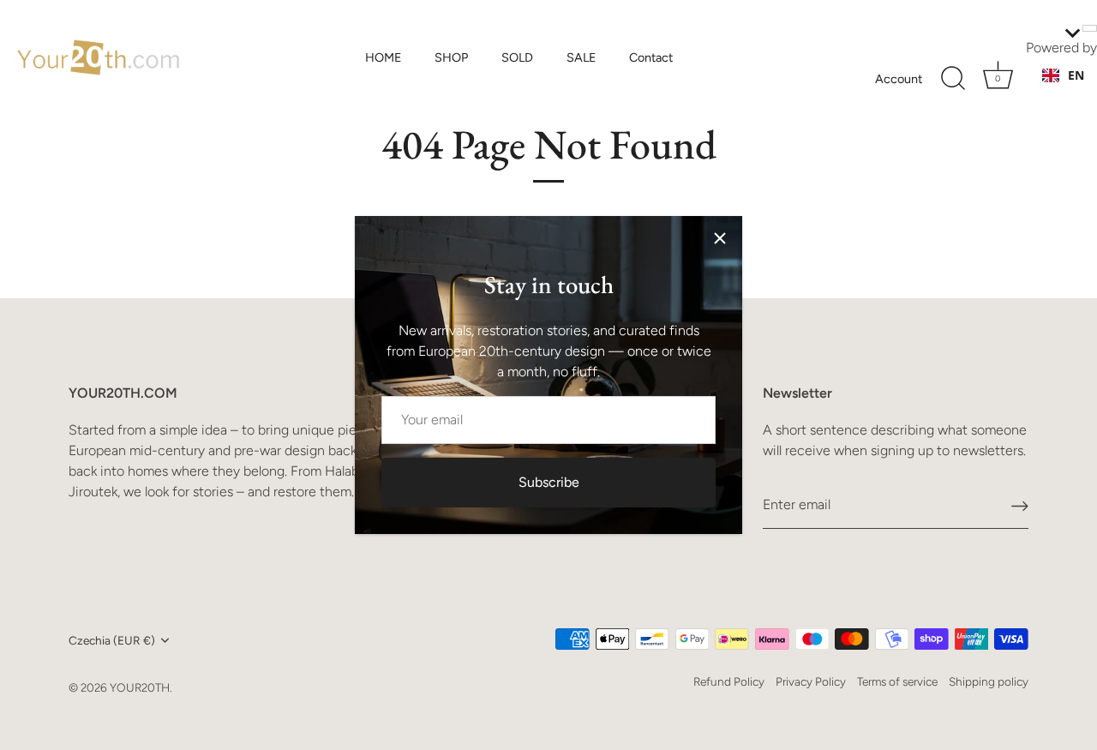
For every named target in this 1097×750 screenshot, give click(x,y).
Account (898, 79)
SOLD (517, 57)
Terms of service (897, 681)
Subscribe (549, 482)
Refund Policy (728, 681)
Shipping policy (988, 681)
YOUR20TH (140, 687)
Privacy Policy (811, 681)
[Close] (720, 238)
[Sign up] (1019, 505)
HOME (383, 57)
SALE (581, 57)
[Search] (953, 79)
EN (1076, 75)
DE (1075, 92)
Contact (651, 57)
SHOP (451, 57)
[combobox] (1063, 75)
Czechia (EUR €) (112, 640)
